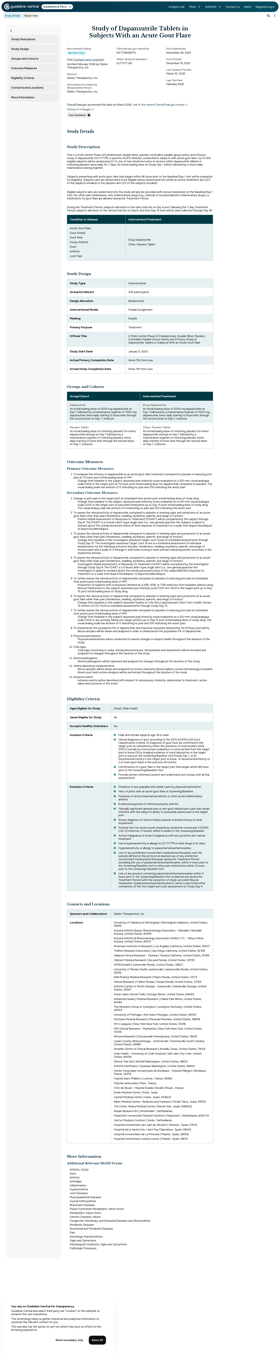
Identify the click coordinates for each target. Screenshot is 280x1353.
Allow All (97, 1340)
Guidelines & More (55, 6)
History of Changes (79, 109)
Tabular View (30, 15)
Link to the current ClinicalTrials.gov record (158, 104)
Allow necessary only (69, 1340)
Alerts (247, 6)
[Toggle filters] (11, 31)
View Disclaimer (77, 115)
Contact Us (233, 6)
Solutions (210, 6)
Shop (192, 6)
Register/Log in (265, 6)
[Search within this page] (268, 16)
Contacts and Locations (88, 59)
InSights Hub (177, 6)
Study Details (12, 15)
